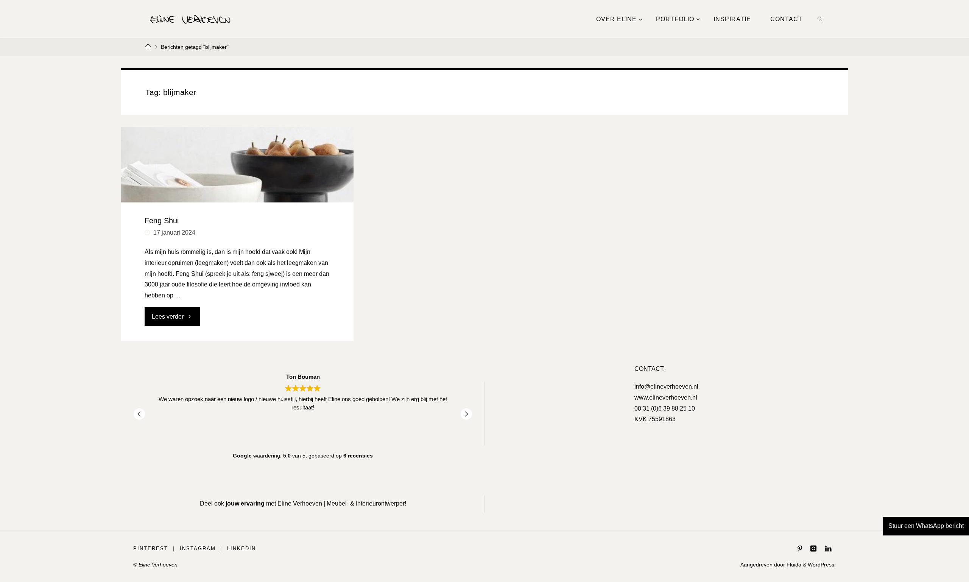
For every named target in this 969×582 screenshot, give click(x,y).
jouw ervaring (245, 503)
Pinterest (150, 548)
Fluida (793, 565)
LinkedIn (241, 548)
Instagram (198, 548)
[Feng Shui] (237, 164)
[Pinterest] (799, 548)
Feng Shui (162, 220)
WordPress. (822, 565)
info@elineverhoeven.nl (666, 386)
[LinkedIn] (828, 548)
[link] (820, 19)
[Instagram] (813, 548)
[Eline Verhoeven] (190, 19)
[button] (466, 414)
